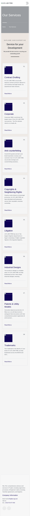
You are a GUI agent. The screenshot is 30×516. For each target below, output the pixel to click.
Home (4, 27)
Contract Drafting (12, 77)
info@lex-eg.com (13, 498)
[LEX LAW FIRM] (6, 3)
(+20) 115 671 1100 (10, 502)
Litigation (8, 230)
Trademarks (9, 345)
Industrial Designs (12, 267)
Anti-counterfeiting (12, 150)
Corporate (9, 114)
